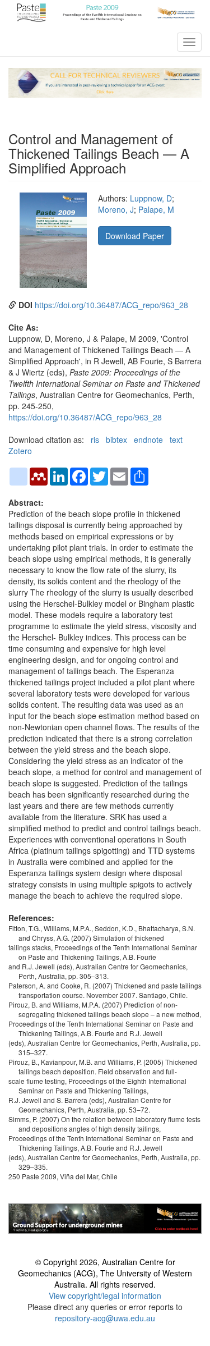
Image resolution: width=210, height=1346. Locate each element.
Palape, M (156, 209)
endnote (148, 439)
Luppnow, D (151, 198)
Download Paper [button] (134, 235)
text (176, 439)
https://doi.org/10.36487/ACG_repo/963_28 (111, 304)
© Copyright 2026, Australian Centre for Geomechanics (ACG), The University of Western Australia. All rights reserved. (105, 1273)
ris (95, 439)
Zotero (20, 450)
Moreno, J (116, 209)
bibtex (116, 439)
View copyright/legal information (105, 1295)
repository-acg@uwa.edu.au (105, 1318)
